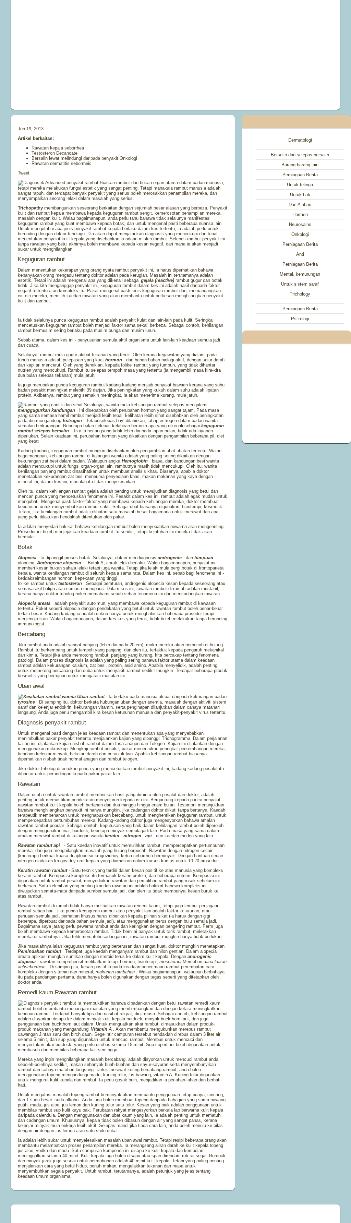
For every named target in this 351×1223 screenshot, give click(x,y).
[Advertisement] (112, 55)
